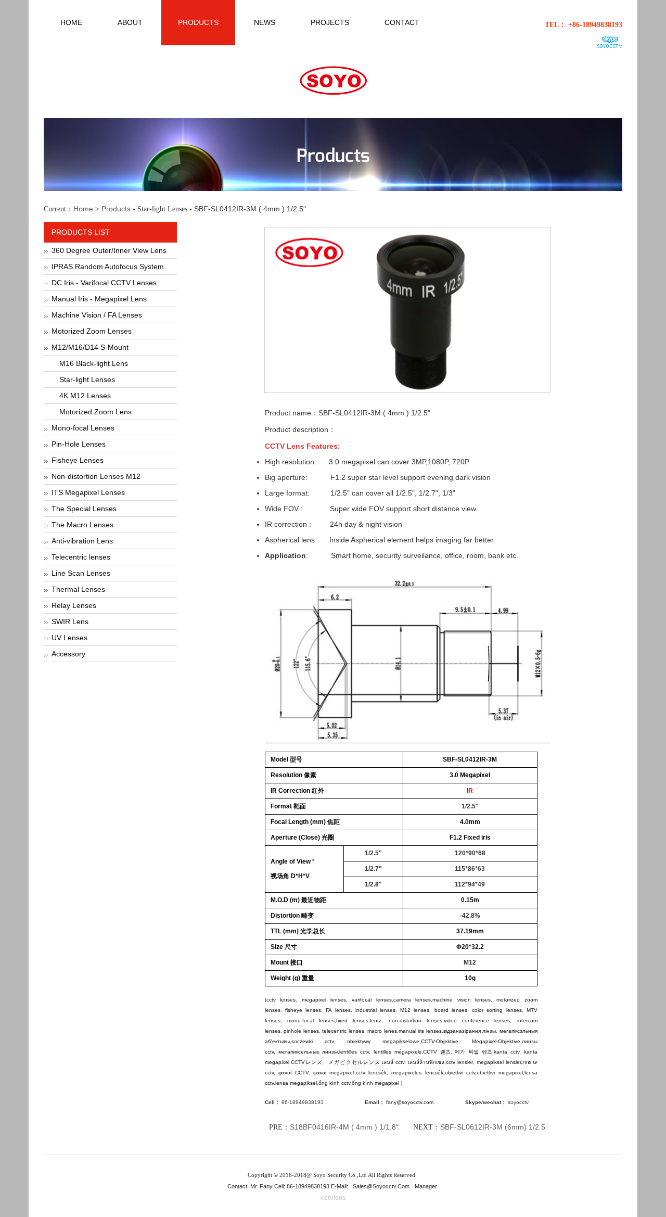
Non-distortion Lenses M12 (96, 476)
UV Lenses (69, 637)
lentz (375, 1020)
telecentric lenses (343, 1031)
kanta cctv (506, 1052)
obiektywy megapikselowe (383, 1041)
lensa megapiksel (296, 1083)
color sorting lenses (496, 1010)
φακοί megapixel (333, 1072)
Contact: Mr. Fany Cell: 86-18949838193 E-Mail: (288, 1186)
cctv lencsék (371, 1072)
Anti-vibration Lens (82, 541)
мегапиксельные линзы (308, 1052)
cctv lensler (459, 1062)
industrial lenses (375, 1010)
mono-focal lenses (311, 1020)
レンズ (314, 1062)
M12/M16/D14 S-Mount (90, 347)
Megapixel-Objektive (496, 1041)
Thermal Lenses (78, 589)
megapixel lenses (324, 1000)
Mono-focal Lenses (83, 428)
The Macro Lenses (82, 525)
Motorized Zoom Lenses (92, 331)
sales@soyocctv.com (381, 1186)
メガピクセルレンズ (354, 1062)
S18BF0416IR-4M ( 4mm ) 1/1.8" (344, 1127)
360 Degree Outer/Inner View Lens (109, 250)
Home (83, 209)
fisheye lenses (303, 1010)
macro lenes (382, 1031)
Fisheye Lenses (78, 460)
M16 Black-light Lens (93, 363)
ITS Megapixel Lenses (88, 492)
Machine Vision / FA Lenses (97, 315)
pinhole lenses (301, 1031)
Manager (426, 1186)
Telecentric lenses (81, 557)
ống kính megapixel (376, 1083)
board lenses (450, 1010)
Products (116, 209)
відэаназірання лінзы (469, 1031)
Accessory (68, 654)
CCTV (431, 1052)
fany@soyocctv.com (409, 1102)
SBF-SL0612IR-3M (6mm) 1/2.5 (492, 1127)
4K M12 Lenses (85, 395)
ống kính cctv (334, 1083)
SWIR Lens (70, 621)
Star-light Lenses (87, 379)
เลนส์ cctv (393, 1062)
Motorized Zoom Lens (95, 412)
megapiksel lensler (499, 1062)
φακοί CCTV (293, 1072)
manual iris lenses (420, 1031)
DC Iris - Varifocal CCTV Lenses (104, 282)
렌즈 (445, 1052)
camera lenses (412, 1000)
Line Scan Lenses (81, 573)
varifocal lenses (371, 1000)
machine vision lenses (461, 1000)
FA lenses (338, 1010)
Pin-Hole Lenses (79, 444)
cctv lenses (281, 1000)
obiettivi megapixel (499, 1072)
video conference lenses (477, 1020)
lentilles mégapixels (397, 1052)
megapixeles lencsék (417, 1072)
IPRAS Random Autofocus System (108, 266)
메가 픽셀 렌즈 (473, 1052)
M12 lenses (414, 1010)
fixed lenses (352, 1020)
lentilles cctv (354, 1052)
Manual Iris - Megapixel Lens (99, 299)
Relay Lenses (74, 605)
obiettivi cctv (460, 1072)
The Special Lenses (84, 508)
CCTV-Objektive (439, 1041)
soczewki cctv (312, 1041)
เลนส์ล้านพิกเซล (426, 1062)
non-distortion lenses (415, 1020)
